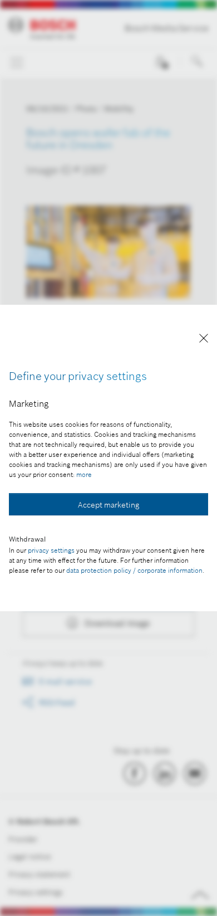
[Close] (203, 340)
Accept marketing (108, 505)
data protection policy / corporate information (134, 570)
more (84, 474)
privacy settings (51, 550)
